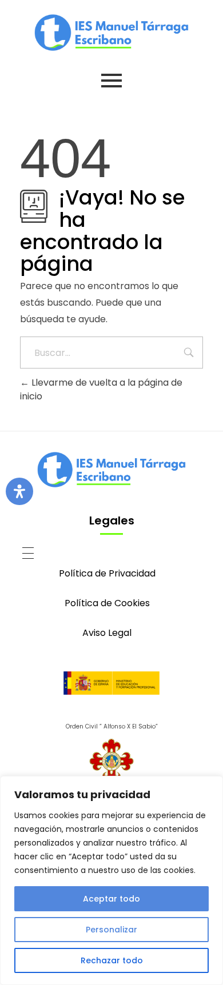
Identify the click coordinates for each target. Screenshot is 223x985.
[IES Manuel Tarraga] (111, 32)
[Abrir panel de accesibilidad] (19, 491)
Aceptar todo (111, 898)
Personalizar (111, 929)
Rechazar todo (112, 960)
